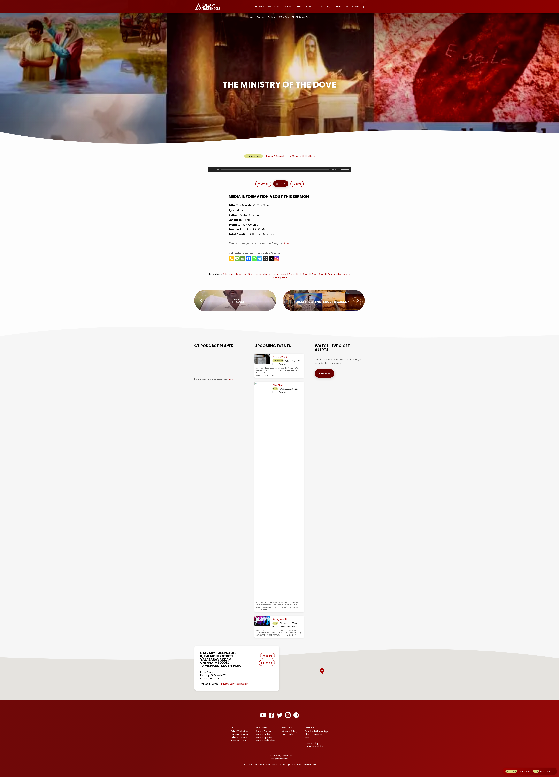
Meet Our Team (239, 740)
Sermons (287, 6)
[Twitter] (279, 715)
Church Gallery (289, 731)
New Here (260, 6)
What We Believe (239, 731)
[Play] (211, 169)
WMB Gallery (288, 734)
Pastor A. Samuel (275, 155)
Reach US (309, 737)
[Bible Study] (262, 491)
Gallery (319, 6)
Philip (292, 274)
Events (298, 6)
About (235, 727)
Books (308, 6)
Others (309, 727)
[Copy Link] (231, 258)
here (231, 379)
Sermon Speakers (264, 737)
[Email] (242, 258)
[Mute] (338, 169)
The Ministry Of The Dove (278, 17)
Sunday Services (239, 734)
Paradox (237, 302)
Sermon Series (263, 734)
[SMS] (237, 258)
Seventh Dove (310, 274)
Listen (282, 184)
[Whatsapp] (254, 258)
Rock (298, 274)
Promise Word (280, 356)
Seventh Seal (325, 274)
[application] (279, 169)
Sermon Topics (263, 731)
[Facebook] (248, 258)
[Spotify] (296, 715)
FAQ (328, 6)
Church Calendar (313, 734)
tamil (284, 277)
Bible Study (278, 384)
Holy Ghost (248, 274)
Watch (264, 184)
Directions (266, 663)
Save (298, 184)
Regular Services (279, 364)
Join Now (324, 373)
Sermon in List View (265, 740)
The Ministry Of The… (301, 17)
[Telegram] (259, 258)
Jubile (258, 274)
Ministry (267, 274)
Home (251, 17)
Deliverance (228, 274)
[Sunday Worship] (262, 621)
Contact (338, 6)
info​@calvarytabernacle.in (234, 683)
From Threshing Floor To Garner (322, 302)
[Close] (553, 771)
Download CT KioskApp (316, 731)
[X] (265, 258)
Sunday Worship (280, 619)
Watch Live (274, 6)
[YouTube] (263, 715)
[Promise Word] (262, 359)
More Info (267, 656)
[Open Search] (363, 7)
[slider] (345, 169)
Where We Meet (239, 737)
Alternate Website (314, 746)
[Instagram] (276, 258)
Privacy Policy (311, 743)
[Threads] (271, 258)
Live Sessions (278, 626)
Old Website (352, 6)
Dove (239, 274)
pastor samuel (280, 274)
